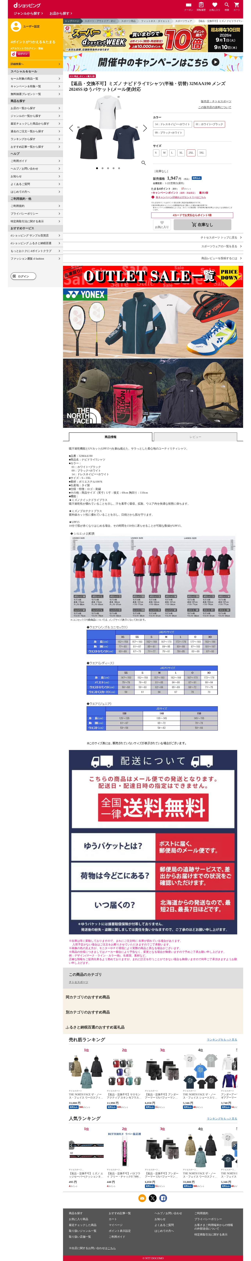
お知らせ (16, 176)
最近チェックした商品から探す (30, 123)
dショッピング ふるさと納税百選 (31, 243)
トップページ (72, 21)
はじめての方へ (20, 191)
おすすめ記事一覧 (120, 1213)
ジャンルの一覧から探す (26, 115)
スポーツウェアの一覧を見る (219, 246)
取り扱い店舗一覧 (80, 1236)
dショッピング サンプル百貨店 (30, 235)
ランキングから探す (23, 139)
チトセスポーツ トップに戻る (219, 237)
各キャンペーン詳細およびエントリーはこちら (181, 197)
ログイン (23, 276)
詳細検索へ (17, 64)
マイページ (116, 1225)
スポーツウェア (183, 21)
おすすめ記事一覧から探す (27, 146)
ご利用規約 (17, 205)
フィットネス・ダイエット (155, 21)
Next (234, 1066)
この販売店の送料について (214, 107)
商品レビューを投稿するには (219, 258)
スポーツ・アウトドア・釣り (100, 21)
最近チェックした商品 (82, 1225)
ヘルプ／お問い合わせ (24, 168)
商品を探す (76, 1213)
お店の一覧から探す (23, 108)
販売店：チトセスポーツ (216, 101)
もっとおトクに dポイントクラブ (31, 250)
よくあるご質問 (20, 184)
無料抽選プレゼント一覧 (26, 94)
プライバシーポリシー (24, 213)
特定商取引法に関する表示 (27, 221)
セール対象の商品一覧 (24, 78)
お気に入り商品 (78, 1219)
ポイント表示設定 (120, 1230)
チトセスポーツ (78, 982)
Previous (71, 1066)
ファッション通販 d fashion (27, 258)
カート (113, 1219)
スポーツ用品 (128, 21)
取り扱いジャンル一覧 (82, 1230)
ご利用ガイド (19, 160)
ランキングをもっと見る (222, 1039)
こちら (111, 1248)
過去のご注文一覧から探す (27, 131)
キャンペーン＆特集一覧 (26, 86)
